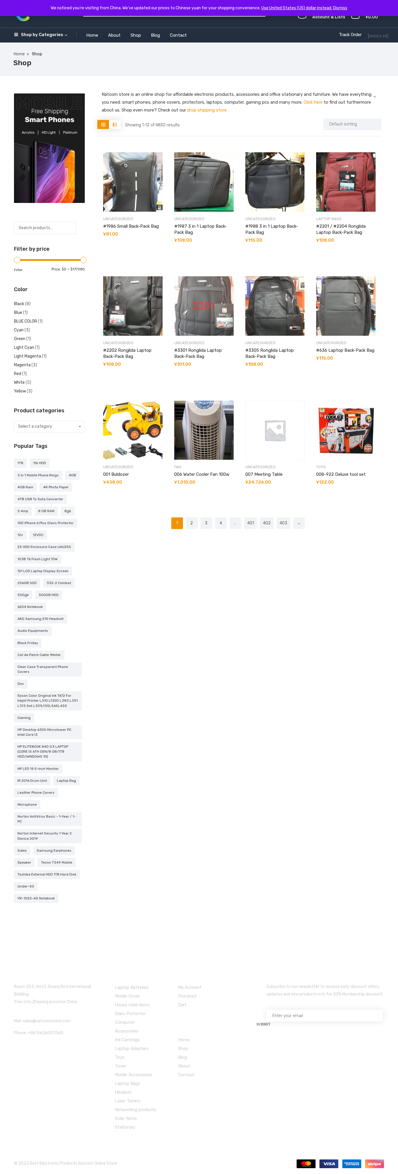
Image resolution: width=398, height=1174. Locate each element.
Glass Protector (130, 1013)
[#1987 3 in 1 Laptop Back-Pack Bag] (204, 182)
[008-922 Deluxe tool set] (346, 430)
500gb (23, 595)
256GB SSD (27, 583)
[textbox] (49, 426)
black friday (27, 643)
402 (267, 523)
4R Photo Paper (56, 487)
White (19, 382)
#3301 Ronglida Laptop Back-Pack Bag (198, 353)
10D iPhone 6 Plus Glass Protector (45, 523)
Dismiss (340, 8)
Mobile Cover (127, 996)
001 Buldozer (116, 474)
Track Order (350, 34)
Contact (178, 35)
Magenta (22, 365)
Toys (321, 467)
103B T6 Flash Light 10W (37, 559)
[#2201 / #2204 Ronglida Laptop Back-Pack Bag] (346, 182)
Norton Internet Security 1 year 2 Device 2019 (44, 835)
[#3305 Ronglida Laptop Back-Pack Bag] (275, 306)
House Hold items (132, 1004)
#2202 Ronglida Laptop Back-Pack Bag (127, 353)
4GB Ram (25, 487)
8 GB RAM (46, 511)
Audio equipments (32, 631)
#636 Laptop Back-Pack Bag (345, 350)
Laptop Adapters (132, 1048)
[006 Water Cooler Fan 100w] (204, 430)
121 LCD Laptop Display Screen (42, 571)
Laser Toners (127, 1101)
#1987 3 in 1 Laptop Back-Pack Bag (200, 229)
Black (19, 303)
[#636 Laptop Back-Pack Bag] (346, 306)
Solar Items (126, 1118)
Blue (18, 312)
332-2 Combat (59, 583)
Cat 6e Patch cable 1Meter (39, 655)
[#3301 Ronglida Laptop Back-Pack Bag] (204, 306)
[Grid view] (103, 124)
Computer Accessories (126, 1027)
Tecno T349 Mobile (56, 862)
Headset (123, 1092)
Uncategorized (118, 219)
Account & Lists (328, 17)
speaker (24, 862)
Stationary (125, 1127)
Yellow (20, 391)
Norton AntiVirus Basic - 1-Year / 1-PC (46, 818)
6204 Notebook (30, 607)
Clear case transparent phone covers (42, 669)
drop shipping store (207, 110)
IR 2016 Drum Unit (32, 781)
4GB (72, 475)
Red (17, 373)
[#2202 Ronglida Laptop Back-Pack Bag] (133, 306)
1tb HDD (39, 463)
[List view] (115, 124)
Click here (313, 102)
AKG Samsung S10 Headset (40, 619)
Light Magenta (27, 356)
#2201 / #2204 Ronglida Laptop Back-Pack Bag (341, 229)
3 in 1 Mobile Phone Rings (38, 475)
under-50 (25, 886)
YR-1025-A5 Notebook (36, 898)
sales (22, 850)
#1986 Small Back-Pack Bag (131, 226)
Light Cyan (24, 347)
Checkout (187, 996)
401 (250, 523)
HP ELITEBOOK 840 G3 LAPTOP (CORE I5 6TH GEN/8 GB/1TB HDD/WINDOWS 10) (42, 751)
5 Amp (22, 511)
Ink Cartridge (127, 1039)
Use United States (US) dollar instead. (296, 8)
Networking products (135, 1109)
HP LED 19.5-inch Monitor (38, 769)
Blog (155, 35)
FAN (177, 467)
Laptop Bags (328, 219)
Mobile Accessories (133, 1074)
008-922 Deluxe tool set (341, 474)
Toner (120, 1066)
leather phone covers (35, 793)
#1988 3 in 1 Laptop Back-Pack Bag (271, 229)
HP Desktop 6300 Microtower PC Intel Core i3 (44, 732)
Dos (20, 684)
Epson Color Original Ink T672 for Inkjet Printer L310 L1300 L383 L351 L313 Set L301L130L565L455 (47, 701)
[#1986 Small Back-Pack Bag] (133, 182)
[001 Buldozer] (133, 430)
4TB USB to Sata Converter (40, 499)
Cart (182, 1004)
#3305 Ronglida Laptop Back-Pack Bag (269, 353)
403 (283, 523)
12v (20, 535)
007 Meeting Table (264, 474)
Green (19, 338)
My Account (190, 987)
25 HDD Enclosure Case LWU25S (44, 547)
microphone (27, 804)
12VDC (38, 535)
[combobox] (49, 426)
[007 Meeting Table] (275, 430)
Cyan (19, 330)
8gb (67, 511)
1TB (20, 463)
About (114, 35)
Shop (136, 35)
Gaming (24, 718)
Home (92, 35)
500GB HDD (49, 595)
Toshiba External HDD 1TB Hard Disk (46, 874)
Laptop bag (66, 781)
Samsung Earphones (54, 850)
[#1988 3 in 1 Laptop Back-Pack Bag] (275, 182)
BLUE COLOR (25, 321)
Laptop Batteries (132, 987)
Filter (18, 270)
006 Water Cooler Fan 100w (201, 474)
